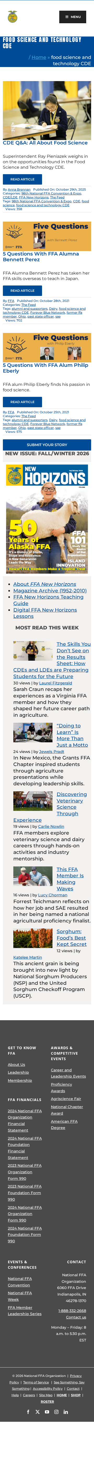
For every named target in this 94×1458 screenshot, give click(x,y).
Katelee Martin (27, 957)
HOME (62, 1395)
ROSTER (47, 1402)
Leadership (18, 1072)
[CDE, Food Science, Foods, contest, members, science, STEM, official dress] (47, 84)
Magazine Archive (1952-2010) (50, 591)
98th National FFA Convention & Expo (51, 193)
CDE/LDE (10, 197)
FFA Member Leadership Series (25, 1310)
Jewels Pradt (51, 751)
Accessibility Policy (48, 1388)
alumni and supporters (30, 309)
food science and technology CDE (42, 205)
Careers (29, 1395)
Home (39, 57)
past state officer (40, 316)
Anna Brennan (19, 189)
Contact (73, 1388)
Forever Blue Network (47, 312)
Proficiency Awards (61, 1087)
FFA (11, 301)
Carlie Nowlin (51, 826)
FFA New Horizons (34, 197)
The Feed (57, 197)
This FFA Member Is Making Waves (70, 879)
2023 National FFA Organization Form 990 (25, 1172)
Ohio (22, 316)
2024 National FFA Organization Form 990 (25, 1214)
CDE (76, 201)
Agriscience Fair (66, 1098)
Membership (20, 1080)
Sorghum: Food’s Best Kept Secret (72, 937)
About (44, 584)
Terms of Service (36, 1382)
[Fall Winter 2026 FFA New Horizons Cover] (47, 464)
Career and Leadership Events (68, 1073)
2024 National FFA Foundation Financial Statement (25, 1148)
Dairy (53, 309)
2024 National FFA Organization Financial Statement (25, 1121)
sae (58, 316)
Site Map (45, 1395)
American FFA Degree (64, 1124)
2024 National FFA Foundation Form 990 (25, 1234)
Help (15, 1395)
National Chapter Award (67, 1110)
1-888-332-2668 (72, 1310)
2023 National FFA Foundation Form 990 (25, 1192)
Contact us (76, 1317)
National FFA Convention (20, 1281)
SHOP (76, 1395)
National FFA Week (20, 1296)
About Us (16, 1064)
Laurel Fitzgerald (55, 683)
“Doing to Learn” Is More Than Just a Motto (72, 735)
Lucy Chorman (52, 894)
